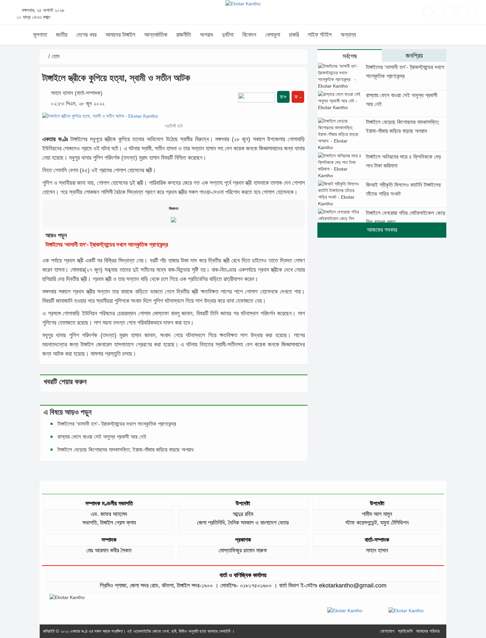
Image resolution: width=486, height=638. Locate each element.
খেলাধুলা (272, 34)
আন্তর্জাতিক (155, 34)
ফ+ (283, 97)
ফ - (298, 97)
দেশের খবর (86, 34)
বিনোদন (249, 34)
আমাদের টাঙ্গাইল (120, 34)
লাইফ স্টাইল (320, 34)
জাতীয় (61, 34)
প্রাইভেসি (405, 631)
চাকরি (294, 34)
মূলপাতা (40, 34)
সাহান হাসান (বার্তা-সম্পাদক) (76, 93)
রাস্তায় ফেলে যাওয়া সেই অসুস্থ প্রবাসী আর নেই (102, 437)
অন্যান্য (348, 34)
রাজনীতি (183, 34)
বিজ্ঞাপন (173, 208)
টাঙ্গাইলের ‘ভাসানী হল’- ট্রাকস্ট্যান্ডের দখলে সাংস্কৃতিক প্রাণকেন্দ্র (108, 244)
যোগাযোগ (387, 631)
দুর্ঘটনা (227, 34)
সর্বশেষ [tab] (350, 56)
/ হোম (53, 56)
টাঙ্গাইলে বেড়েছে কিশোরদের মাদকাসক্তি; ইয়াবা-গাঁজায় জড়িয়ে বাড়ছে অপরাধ (126, 450)
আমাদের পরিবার (428, 631)
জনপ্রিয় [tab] (414, 55)
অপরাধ (206, 34)
